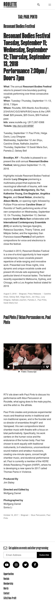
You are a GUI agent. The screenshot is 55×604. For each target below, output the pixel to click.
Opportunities (9, 574)
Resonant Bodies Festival (19, 26)
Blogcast (23, 293)
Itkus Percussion (38, 515)
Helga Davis (25, 296)
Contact (6, 593)
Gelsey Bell (14, 296)
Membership (8, 583)
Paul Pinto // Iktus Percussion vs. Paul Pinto (27, 319)
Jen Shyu (36, 296)
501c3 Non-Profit (10, 598)
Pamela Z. (32, 299)
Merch (6, 588)
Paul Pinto (42, 299)
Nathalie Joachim (19, 299)
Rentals (6, 579)
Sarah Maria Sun (11, 302)
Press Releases (34, 293)
